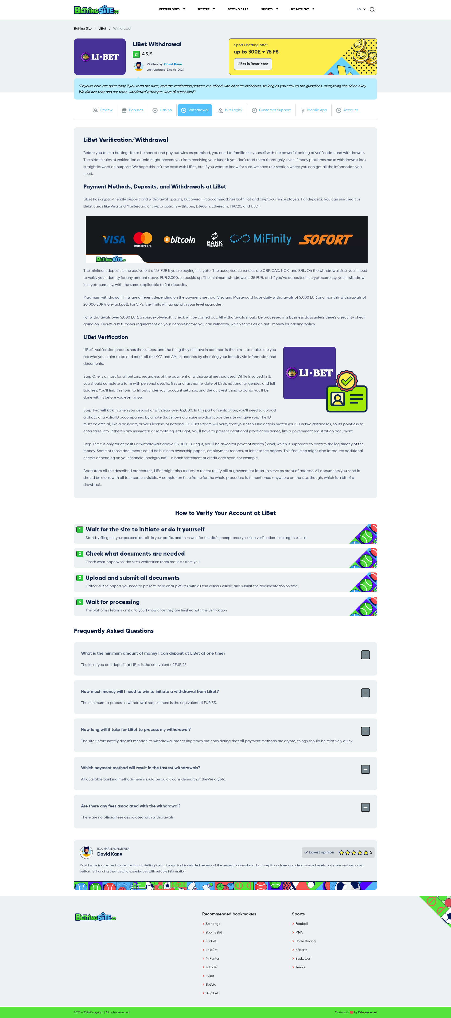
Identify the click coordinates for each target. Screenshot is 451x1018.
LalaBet (212, 950)
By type (204, 9)
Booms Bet (214, 932)
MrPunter (212, 958)
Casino (165, 110)
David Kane (173, 64)
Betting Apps (238, 9)
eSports (301, 950)
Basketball (303, 958)
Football (301, 924)
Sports (267, 9)
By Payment (300, 9)
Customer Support (274, 110)
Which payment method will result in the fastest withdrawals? (140, 768)
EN (359, 9)
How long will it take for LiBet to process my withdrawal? (136, 730)
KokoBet (212, 967)
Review (106, 110)
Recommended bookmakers (229, 914)
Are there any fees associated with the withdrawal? (131, 806)
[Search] (372, 9)
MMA (299, 932)
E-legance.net (367, 1012)
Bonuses (135, 110)
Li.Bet (210, 976)
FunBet (211, 941)
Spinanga (213, 924)
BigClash (212, 993)
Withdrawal (198, 110)
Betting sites (169, 9)
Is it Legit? (233, 110)
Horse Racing (305, 941)
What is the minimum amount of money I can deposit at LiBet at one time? (153, 653)
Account (350, 110)
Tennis (300, 967)
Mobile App (316, 110)
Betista (211, 984)
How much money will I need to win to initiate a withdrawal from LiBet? (150, 692)
